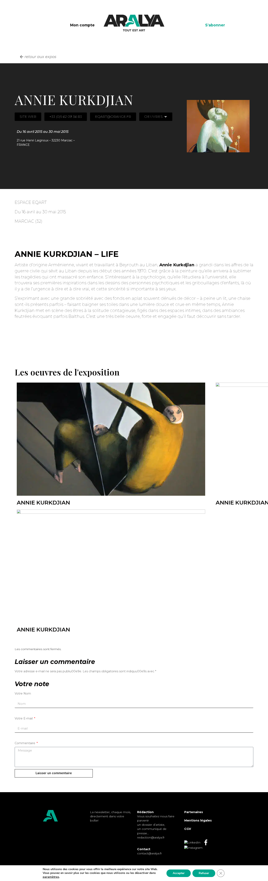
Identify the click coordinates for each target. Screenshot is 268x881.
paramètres (51, 877)
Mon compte (82, 25)
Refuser (204, 873)
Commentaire (25, 743)
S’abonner (215, 25)
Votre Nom (23, 693)
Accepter (178, 873)
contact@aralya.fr (149, 853)
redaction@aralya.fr (151, 837)
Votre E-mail (24, 718)
